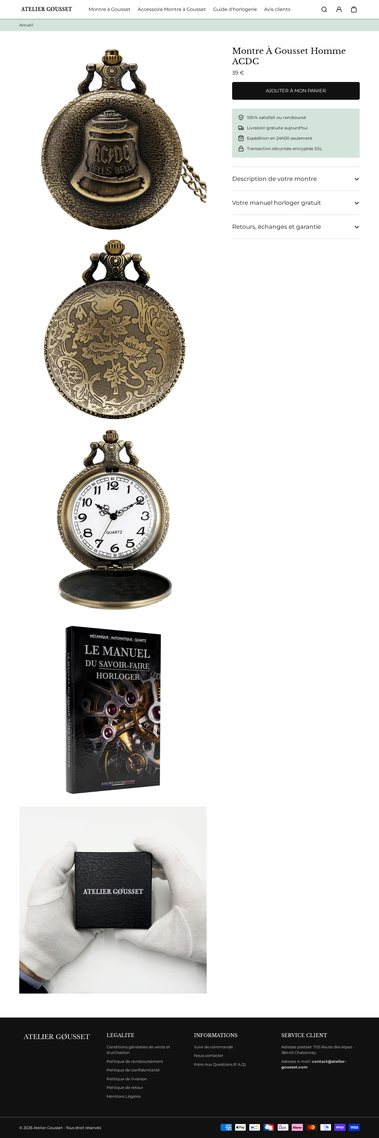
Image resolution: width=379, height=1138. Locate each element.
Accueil (26, 24)
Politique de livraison (127, 1078)
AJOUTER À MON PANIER (296, 91)
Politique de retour (125, 1087)
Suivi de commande (213, 1046)
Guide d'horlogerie (235, 9)
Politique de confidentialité (133, 1070)
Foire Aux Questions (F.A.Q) (220, 1064)
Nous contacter (208, 1055)
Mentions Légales (124, 1096)
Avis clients (277, 9)
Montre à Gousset (110, 9)
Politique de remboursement (135, 1061)
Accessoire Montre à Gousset (172, 9)
